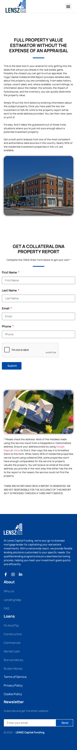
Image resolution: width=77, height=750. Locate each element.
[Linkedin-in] (20, 574)
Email (6, 308)
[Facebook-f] (5, 574)
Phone (7, 326)
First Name (10, 272)
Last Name (9, 290)
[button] (68, 6)
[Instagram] (13, 574)
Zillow (16, 450)
